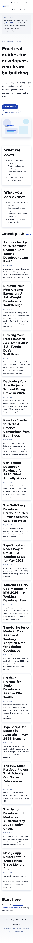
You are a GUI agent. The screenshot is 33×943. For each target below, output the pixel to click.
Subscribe (22, 9)
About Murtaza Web (11, 113)
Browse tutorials (9, 107)
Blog (18, 3)
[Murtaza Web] (6, 6)
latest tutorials (18, 905)
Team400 (9, 23)
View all (28, 234)
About (24, 3)
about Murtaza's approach (11, 908)
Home (13, 3)
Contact (13, 9)
